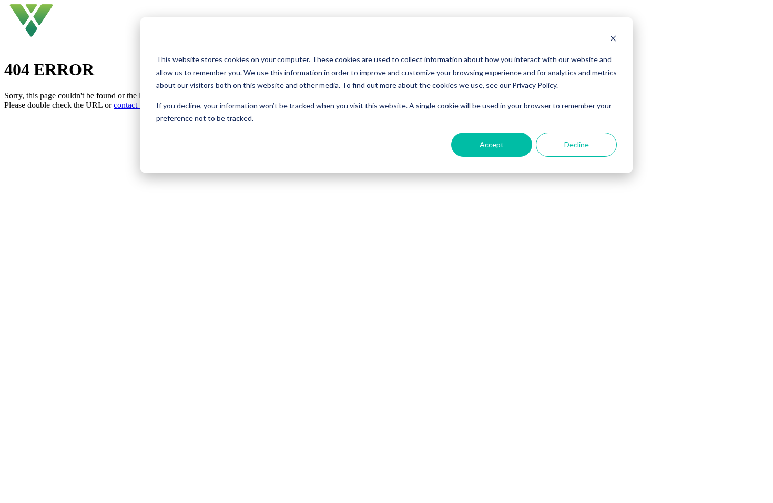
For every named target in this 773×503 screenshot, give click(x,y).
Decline (576, 144)
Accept (492, 144)
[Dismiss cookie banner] (613, 39)
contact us (130, 104)
